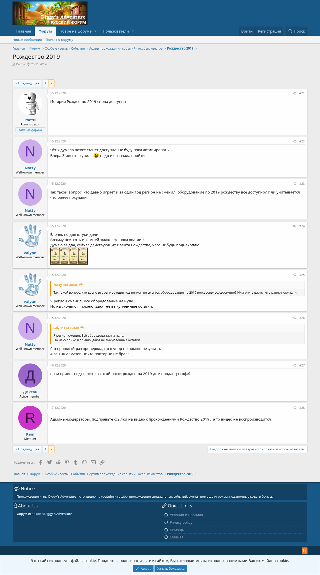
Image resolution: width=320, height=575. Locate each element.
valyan (30, 252)
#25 (302, 275)
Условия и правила (186, 514)
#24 (302, 226)
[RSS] (305, 550)
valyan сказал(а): (66, 327)
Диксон (30, 391)
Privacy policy (181, 522)
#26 (302, 318)
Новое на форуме (76, 31)
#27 (302, 365)
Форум (45, 31)
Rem (30, 434)
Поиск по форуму (59, 39)
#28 (302, 408)
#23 (302, 183)
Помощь (177, 529)
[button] (95, 31)
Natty (30, 167)
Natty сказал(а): (66, 284)
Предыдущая (28, 83)
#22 (302, 141)
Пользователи (116, 31)
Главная (23, 31)
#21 (302, 93)
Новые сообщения (27, 39)
